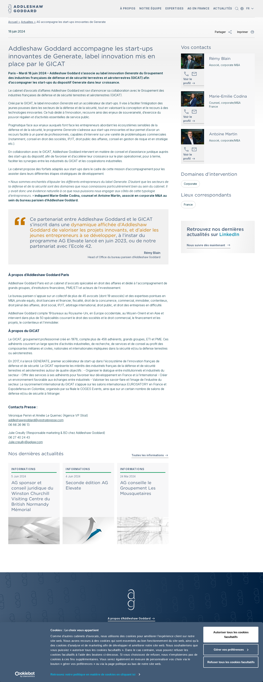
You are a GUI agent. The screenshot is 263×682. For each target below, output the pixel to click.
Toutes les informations (148, 455)
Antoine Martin (223, 134)
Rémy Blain (219, 58)
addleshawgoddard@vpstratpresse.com (36, 420)
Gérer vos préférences (229, 649)
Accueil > (14, 21)
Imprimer (242, 31)
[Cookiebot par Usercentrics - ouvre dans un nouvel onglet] (25, 674)
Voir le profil (187, 81)
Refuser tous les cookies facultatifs (231, 662)
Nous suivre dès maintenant (207, 245)
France (188, 204)
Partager (220, 31)
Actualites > (28, 21)
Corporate (190, 183)
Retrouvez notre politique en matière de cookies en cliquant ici (92, 674)
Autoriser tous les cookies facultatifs (231, 634)
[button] (127, 9)
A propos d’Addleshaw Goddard (129, 618)
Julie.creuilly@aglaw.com (25, 442)
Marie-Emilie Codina (228, 96)
